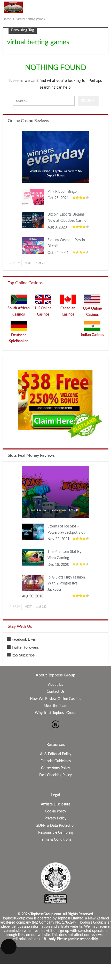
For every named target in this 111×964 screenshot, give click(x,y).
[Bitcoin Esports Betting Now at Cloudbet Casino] (33, 220)
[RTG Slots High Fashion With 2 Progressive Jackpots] (33, 583)
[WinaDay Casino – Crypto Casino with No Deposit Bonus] (55, 157)
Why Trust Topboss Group (55, 713)
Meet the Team (55, 706)
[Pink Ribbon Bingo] (33, 197)
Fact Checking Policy (55, 775)
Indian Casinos (92, 335)
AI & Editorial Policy (55, 754)
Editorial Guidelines (56, 761)
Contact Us (56, 692)
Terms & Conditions (55, 839)
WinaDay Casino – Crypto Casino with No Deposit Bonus (56, 173)
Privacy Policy (55, 818)
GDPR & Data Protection (56, 825)
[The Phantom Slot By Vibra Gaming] (33, 557)
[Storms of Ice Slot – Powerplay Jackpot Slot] (33, 532)
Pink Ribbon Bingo (62, 192)
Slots (23, 466)
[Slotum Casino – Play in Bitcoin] (33, 245)
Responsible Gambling (55, 832)
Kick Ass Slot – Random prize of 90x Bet (55, 510)
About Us (55, 685)
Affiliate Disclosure (55, 804)
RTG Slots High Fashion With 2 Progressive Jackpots (66, 584)
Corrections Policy (55, 768)
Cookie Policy (55, 811)
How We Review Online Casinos (55, 699)
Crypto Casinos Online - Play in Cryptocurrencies (23, 131)
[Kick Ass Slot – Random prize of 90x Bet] (55, 492)
